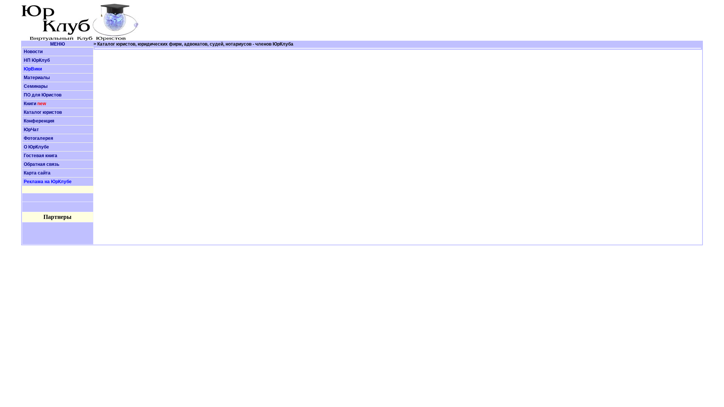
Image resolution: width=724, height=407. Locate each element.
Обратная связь (41, 164)
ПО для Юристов (42, 95)
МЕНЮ (57, 44)
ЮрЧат (31, 129)
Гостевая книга (40, 155)
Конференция (39, 121)
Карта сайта (37, 173)
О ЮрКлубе (36, 147)
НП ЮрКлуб (37, 60)
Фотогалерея (38, 138)
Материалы (37, 77)
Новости (33, 51)
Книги (30, 103)
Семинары (36, 86)
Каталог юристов (43, 112)
